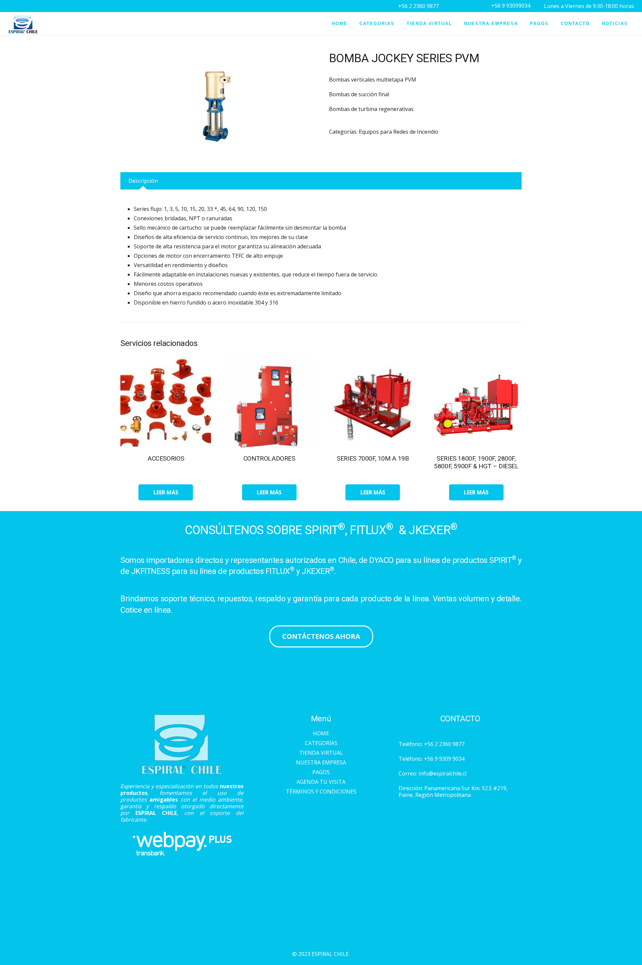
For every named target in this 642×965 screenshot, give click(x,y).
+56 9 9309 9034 (444, 758)
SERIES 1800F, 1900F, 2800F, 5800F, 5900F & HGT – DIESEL (476, 462)
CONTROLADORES (269, 458)
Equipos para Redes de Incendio (398, 131)
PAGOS (321, 772)
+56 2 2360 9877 (444, 744)
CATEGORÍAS (321, 743)
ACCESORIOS (165, 458)
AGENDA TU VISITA (321, 782)
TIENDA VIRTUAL (321, 752)
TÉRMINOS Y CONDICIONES (321, 791)
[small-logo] (23, 24)
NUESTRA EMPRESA (321, 762)
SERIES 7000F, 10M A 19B (373, 458)
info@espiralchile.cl (442, 773)
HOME (321, 733)
